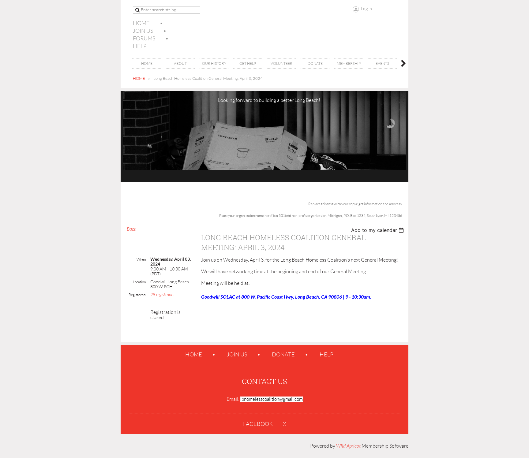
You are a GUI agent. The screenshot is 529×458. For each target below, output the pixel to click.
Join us (143, 31)
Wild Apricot (348, 446)
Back (131, 229)
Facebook (258, 424)
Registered (137, 295)
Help (140, 46)
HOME (139, 78)
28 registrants (162, 294)
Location (139, 282)
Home (141, 23)
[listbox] (378, 230)
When (141, 259)
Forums (144, 38)
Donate (283, 355)
